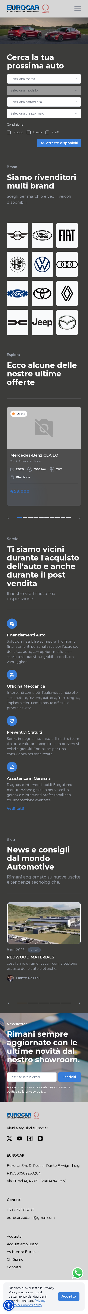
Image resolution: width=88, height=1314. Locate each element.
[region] (44, 463)
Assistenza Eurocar (23, 1252)
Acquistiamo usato (22, 1244)
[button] (8, 1305)
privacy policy (35, 1091)
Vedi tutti (16, 809)
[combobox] (44, 79)
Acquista (14, 1236)
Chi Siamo (15, 1259)
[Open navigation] (77, 8)
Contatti (14, 1267)
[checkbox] (9, 132)
